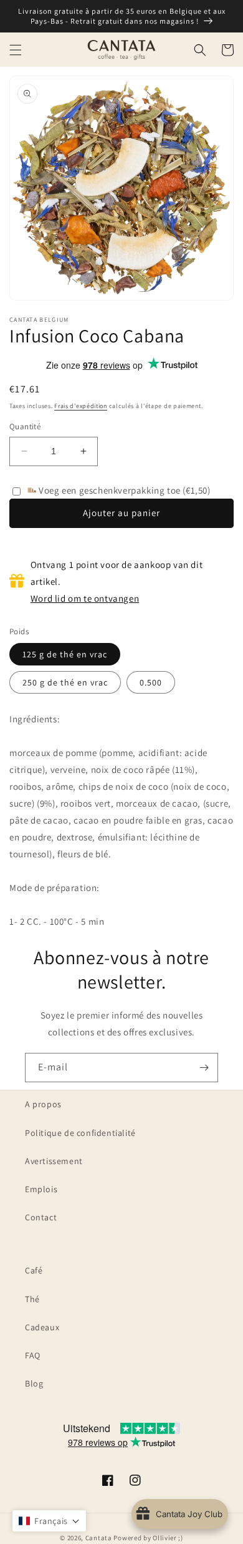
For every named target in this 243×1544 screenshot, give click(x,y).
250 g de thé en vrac (65, 682)
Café (33, 1270)
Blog (34, 1383)
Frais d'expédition (80, 406)
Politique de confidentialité (80, 1132)
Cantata (98, 1537)
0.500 (151, 682)
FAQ (32, 1355)
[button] (15, 50)
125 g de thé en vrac (64, 654)
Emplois (41, 1189)
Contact (41, 1217)
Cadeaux (42, 1327)
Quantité (24, 426)
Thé (32, 1299)
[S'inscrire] (203, 1067)
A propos (43, 1104)
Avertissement (54, 1161)
